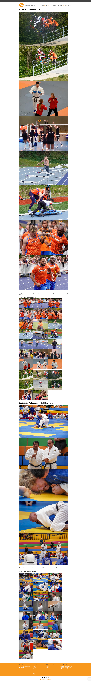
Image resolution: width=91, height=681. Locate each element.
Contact (69, 5)
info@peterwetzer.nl (23, 0)
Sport (58, 5)
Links (65, 5)
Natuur (54, 5)
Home (43, 5)
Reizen (51, 5)
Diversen (61, 5)
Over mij (46, 5)
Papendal (20, 291)
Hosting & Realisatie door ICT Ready (45, 679)
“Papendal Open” (33, 291)
